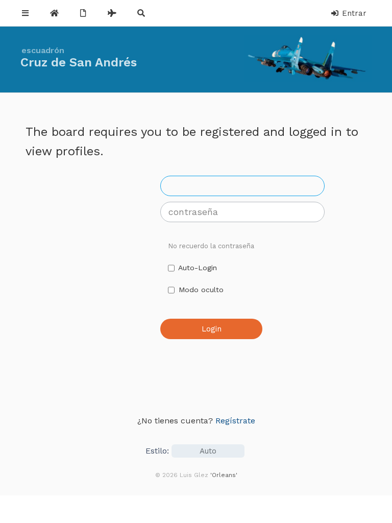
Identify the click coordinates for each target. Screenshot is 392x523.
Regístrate (235, 420)
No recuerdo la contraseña (211, 246)
